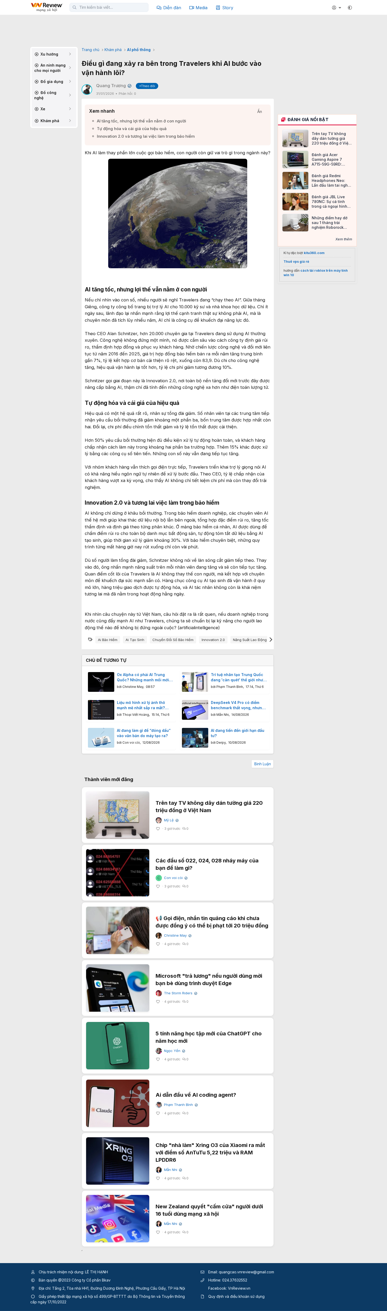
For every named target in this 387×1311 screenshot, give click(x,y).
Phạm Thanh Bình (229, 687)
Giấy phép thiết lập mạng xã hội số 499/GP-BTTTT (82, 1296)
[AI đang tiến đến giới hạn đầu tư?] (195, 738)
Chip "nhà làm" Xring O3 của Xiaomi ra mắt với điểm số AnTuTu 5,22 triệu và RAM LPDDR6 (210, 1152)
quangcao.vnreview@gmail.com (246, 1272)
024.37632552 (234, 1280)
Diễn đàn (172, 7)
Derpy (221, 742)
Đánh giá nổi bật (308, 119)
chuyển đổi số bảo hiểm (173, 640)
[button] (350, 8)
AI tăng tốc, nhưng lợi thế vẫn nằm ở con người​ (141, 120)
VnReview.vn (239, 1288)
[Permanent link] (209, 289)
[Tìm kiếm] (74, 7)
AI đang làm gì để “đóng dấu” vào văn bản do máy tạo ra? (144, 733)
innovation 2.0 (213, 640)
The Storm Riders (180, 993)
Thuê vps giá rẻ (296, 262)
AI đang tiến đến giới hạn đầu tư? (237, 733)
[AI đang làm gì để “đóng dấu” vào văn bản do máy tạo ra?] (101, 738)
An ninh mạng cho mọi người (50, 68)
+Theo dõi (147, 86)
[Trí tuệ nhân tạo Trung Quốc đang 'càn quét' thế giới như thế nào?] (195, 682)
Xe (42, 109)
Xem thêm (343, 239)
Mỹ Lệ (170, 820)
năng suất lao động (250, 640)
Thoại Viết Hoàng (135, 715)
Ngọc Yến (174, 1051)
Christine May (132, 687)
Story (227, 7)
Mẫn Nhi (222, 715)
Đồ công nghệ (45, 95)
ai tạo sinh (135, 640)
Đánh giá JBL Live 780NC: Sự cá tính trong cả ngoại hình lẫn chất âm (329, 202)
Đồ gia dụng (51, 81)
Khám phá (49, 120)
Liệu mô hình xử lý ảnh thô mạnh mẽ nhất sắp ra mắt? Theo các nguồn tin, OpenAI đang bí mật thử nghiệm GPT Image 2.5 (143, 705)
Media (201, 7)
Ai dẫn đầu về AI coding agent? (196, 1095)
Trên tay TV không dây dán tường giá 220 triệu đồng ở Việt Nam (331, 138)
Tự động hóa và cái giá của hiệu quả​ (132, 128)
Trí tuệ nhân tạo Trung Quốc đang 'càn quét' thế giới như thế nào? (237, 677)
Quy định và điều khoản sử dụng (236, 1296)
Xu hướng (48, 54)
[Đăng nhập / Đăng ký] (337, 8)
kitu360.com (314, 253)
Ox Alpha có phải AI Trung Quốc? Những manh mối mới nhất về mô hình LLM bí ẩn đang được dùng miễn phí (143, 677)
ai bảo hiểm (107, 640)
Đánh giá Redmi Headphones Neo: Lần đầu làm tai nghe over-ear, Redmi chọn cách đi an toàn (331, 180)
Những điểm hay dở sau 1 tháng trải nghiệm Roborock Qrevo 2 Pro (329, 223)
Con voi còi (131, 742)
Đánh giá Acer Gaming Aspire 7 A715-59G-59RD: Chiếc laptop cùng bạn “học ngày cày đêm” (329, 159)
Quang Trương (113, 85)
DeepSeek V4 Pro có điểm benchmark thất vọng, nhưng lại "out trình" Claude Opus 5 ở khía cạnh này (237, 705)
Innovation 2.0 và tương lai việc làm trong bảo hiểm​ (146, 136)
